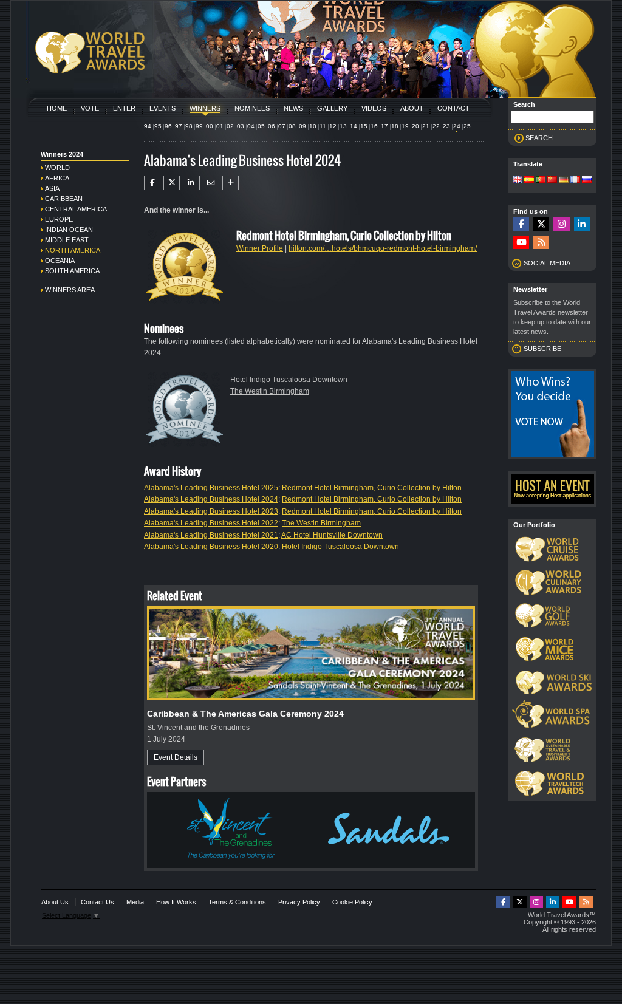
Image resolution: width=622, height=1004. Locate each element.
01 (220, 126)
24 (456, 126)
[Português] (540, 180)
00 (209, 126)
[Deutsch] (564, 180)
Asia (52, 188)
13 (343, 126)
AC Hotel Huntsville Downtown (332, 535)
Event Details (175, 757)
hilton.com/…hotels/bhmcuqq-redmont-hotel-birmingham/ (383, 248)
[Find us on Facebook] (521, 224)
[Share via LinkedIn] (191, 183)
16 (374, 126)
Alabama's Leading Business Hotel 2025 (211, 487)
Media (135, 902)
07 (281, 126)
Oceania (60, 260)
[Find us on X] (541, 224)
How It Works (176, 902)
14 (353, 126)
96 (168, 126)
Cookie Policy (352, 902)
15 (363, 126)
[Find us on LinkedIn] (582, 224)
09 (302, 126)
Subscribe (542, 348)
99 (199, 126)
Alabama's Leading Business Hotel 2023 (211, 511)
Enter (124, 108)
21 (425, 126)
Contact (453, 108)
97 (178, 126)
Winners (205, 108)
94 (147, 126)
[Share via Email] (211, 183)
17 (384, 126)
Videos (373, 108)
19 (405, 126)
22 (436, 126)
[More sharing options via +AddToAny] (230, 183)
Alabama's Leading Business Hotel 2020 (211, 546)
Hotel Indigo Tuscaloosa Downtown (288, 379)
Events (162, 108)
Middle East (67, 240)
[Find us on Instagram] (561, 224)
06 (271, 126)
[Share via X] (171, 183)
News (293, 108)
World (57, 167)
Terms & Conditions (237, 902)
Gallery (332, 108)
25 (467, 126)
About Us (55, 902)
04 (251, 126)
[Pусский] (587, 180)
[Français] (575, 180)
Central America (76, 209)
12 (333, 126)
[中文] (552, 180)
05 (261, 126)
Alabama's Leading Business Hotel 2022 (211, 523)
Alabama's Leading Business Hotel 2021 (211, 535)
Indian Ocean (69, 229)
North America (72, 250)
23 (446, 126)
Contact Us (97, 902)
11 (323, 126)
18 (394, 126)
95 (158, 126)
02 (230, 126)
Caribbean (64, 198)
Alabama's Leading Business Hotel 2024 (211, 499)
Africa (57, 178)
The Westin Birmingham (269, 391)
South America (72, 271)
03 (240, 126)
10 (312, 126)
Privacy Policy (299, 902)
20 (415, 126)
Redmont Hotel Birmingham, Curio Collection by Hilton (372, 487)
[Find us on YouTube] (521, 243)
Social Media (547, 263)
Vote (90, 108)
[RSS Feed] (541, 243)
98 (189, 126)
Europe (59, 219)
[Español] (529, 180)
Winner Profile (259, 248)
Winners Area (70, 289)
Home (57, 108)
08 (292, 126)
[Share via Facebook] (152, 183)
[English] (517, 180)
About (411, 108)
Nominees (252, 108)
